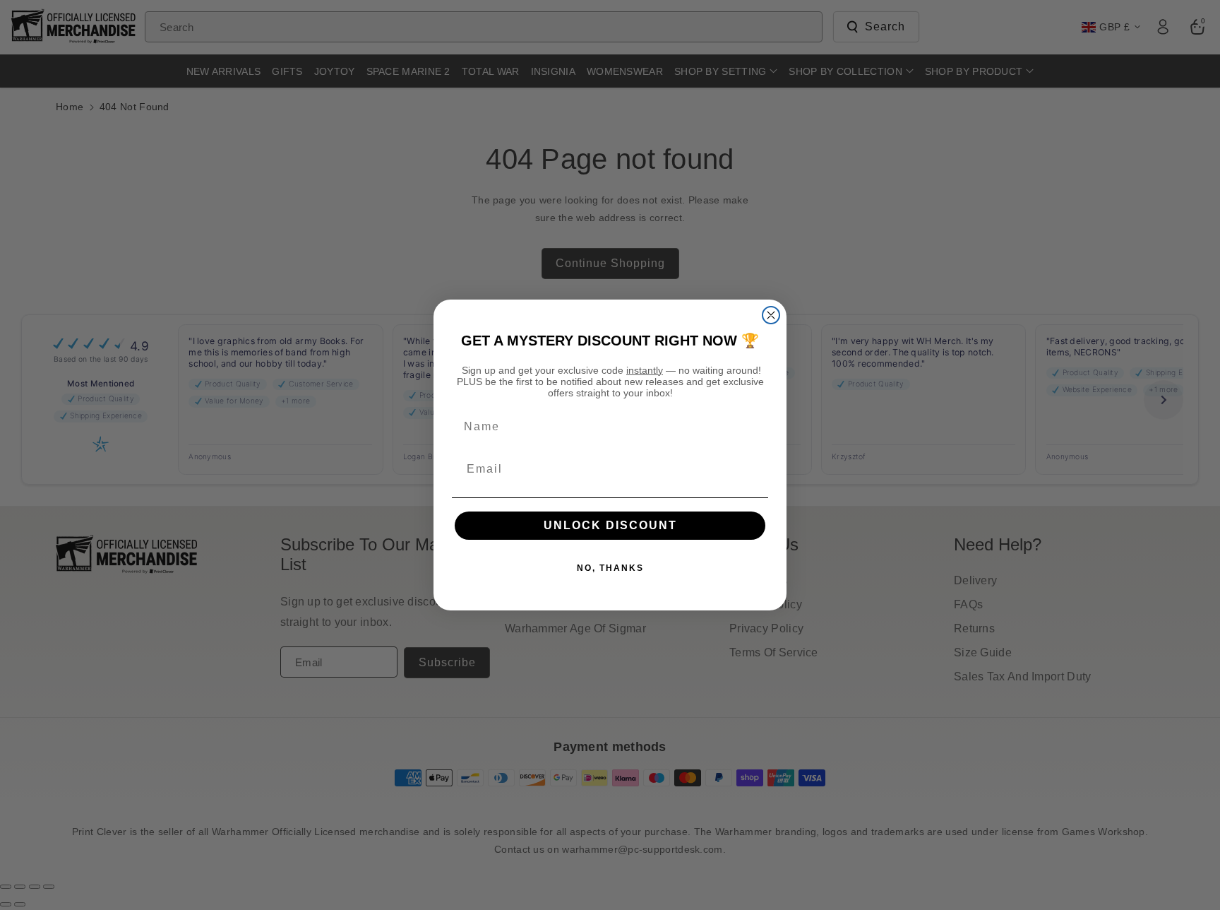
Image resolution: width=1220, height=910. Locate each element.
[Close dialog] (770, 315)
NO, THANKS (610, 568)
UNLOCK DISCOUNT (610, 525)
